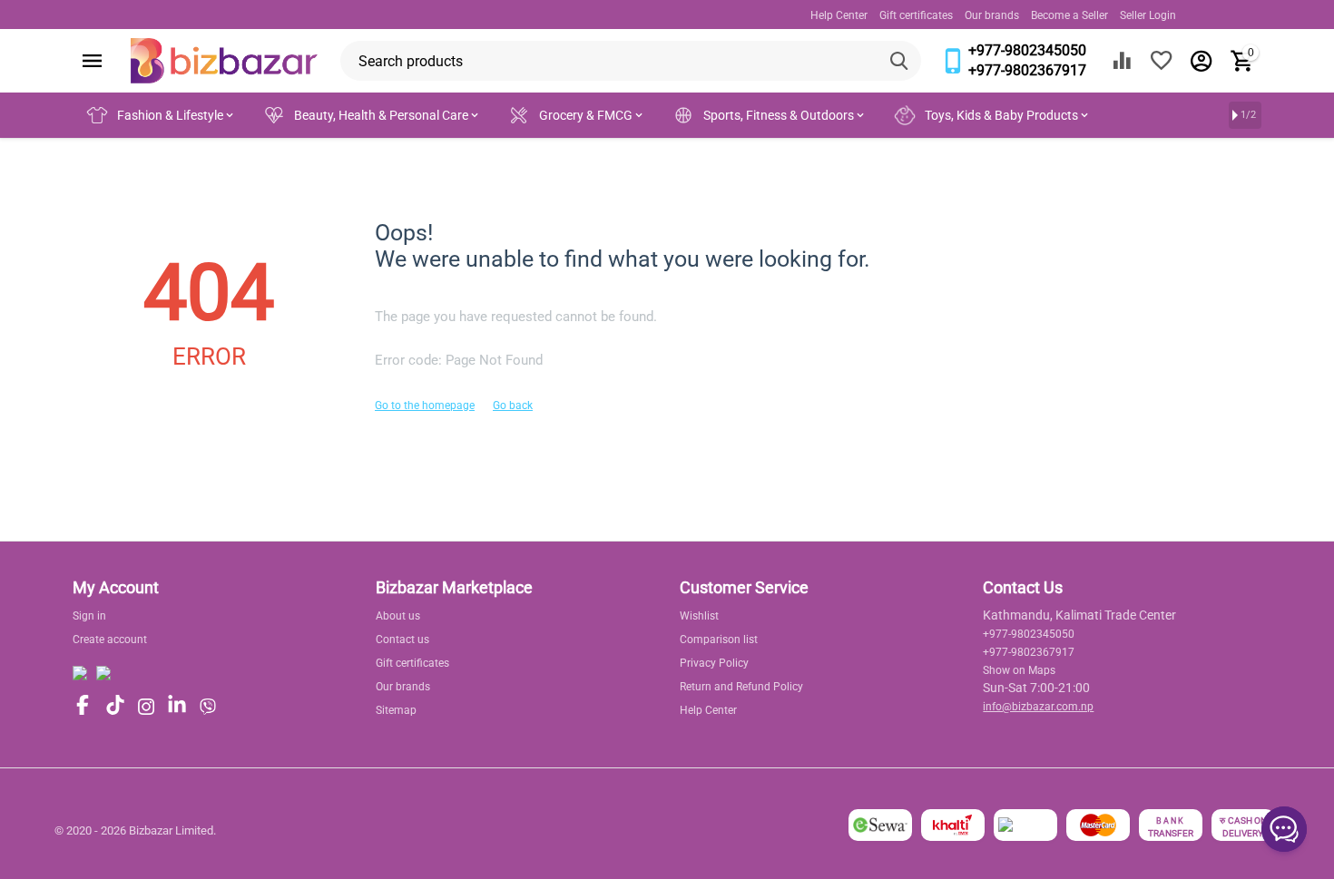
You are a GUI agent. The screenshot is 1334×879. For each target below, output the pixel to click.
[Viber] (208, 706)
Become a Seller (1069, 15)
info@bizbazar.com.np (1038, 706)
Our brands (992, 15)
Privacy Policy (714, 663)
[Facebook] (83, 706)
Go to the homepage (425, 405)
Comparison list (719, 639)
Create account (110, 639)
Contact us (402, 639)
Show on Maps (1019, 670)
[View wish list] (1161, 61)
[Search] (901, 61)
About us (398, 616)
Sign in (89, 616)
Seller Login (1148, 15)
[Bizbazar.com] (224, 60)
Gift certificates (916, 15)
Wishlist (699, 616)
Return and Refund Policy (741, 686)
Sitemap (396, 710)
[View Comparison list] (1121, 61)
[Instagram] (146, 706)
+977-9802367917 (1027, 70)
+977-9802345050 (1027, 50)
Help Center (839, 15)
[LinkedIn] (177, 706)
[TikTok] (115, 706)
